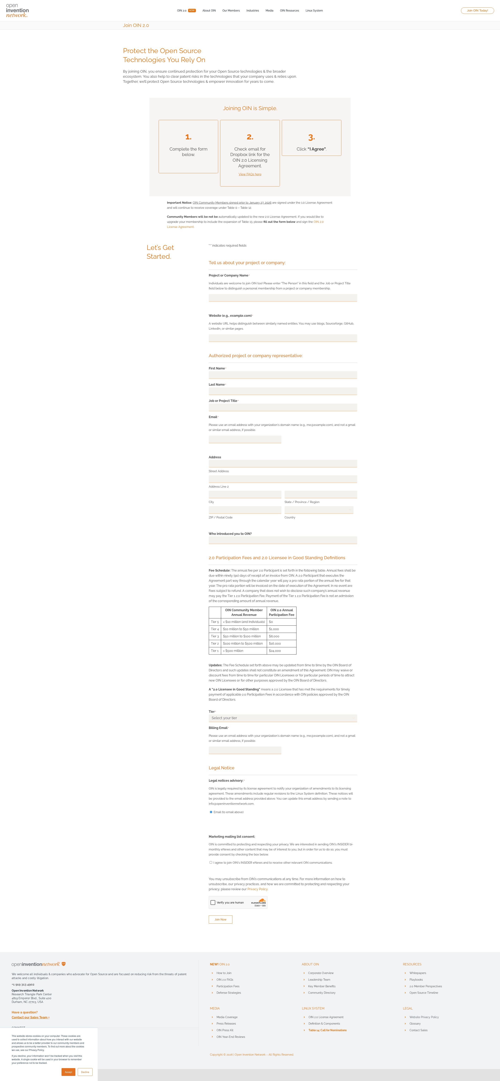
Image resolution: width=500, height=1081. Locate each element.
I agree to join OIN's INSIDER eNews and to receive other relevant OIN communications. (272, 862)
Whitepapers (418, 973)
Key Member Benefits (322, 986)
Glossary (415, 1023)
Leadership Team (319, 979)
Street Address (219, 471)
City (211, 502)
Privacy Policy (257, 889)
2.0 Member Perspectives (426, 986)
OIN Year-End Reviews (231, 1036)
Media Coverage (227, 1017)
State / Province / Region (302, 502)
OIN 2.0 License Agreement (326, 1017)
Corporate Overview (321, 973)
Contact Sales (419, 1030)
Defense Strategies (229, 992)
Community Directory (322, 992)
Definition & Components (324, 1023)
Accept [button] (68, 1072)
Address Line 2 (219, 486)
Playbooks (416, 979)
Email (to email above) (229, 812)
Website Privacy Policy (424, 1017)
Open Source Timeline (424, 992)
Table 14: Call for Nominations (328, 1030)
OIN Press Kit (225, 1030)
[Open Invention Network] (17, 3)
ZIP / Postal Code (221, 517)
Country (290, 517)
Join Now (221, 919)
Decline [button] (85, 1072)
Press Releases (226, 1023)
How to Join (224, 973)
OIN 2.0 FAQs (225, 979)
